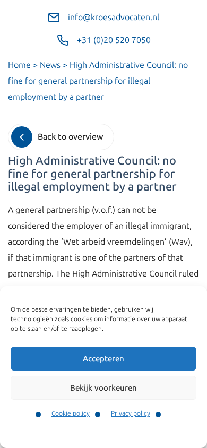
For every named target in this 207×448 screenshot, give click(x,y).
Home (19, 65)
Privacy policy (130, 413)
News (50, 65)
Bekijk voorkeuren (103, 388)
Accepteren (103, 359)
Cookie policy (70, 413)
